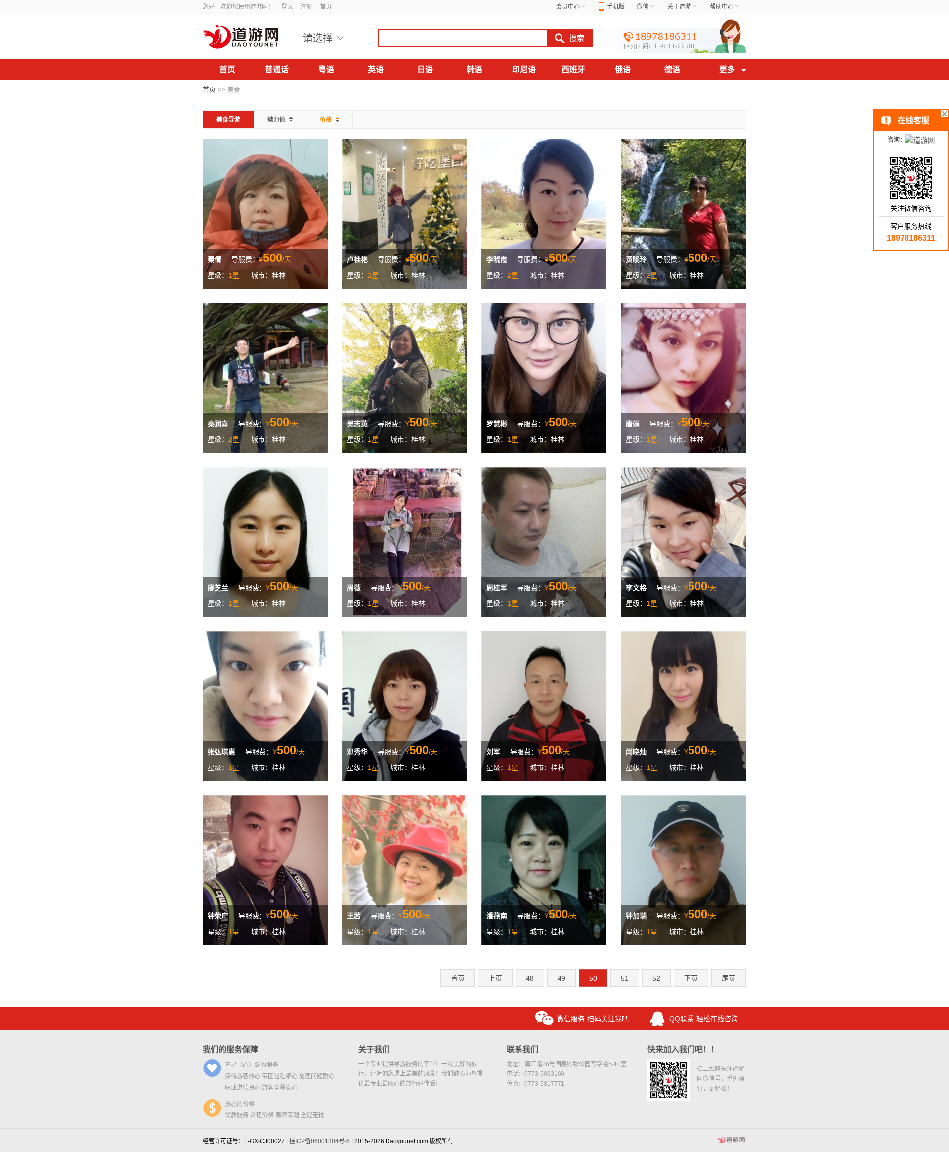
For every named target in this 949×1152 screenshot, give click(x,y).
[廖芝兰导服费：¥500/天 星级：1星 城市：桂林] (265, 541)
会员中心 (568, 6)
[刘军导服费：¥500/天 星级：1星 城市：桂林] (543, 705)
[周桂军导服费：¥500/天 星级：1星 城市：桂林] (543, 541)
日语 (425, 69)
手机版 (616, 6)
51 (625, 978)
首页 (326, 6)
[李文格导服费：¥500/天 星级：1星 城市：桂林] (683, 541)
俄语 (623, 69)
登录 (287, 6)
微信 (642, 6)
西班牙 (573, 69)
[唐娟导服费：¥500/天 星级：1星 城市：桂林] (683, 377)
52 (656, 978)
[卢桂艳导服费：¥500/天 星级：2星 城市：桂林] (404, 213)
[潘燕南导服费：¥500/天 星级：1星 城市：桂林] (543, 869)
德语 (672, 69)
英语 (376, 69)
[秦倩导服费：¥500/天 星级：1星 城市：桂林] (265, 213)
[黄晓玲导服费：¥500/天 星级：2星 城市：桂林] (683, 213)
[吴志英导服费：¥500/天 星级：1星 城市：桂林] (404, 377)
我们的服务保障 (230, 1049)
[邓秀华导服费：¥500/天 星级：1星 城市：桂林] (404, 705)
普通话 (277, 69)
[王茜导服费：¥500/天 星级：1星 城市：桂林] (404, 869)
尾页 (728, 978)
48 (530, 978)
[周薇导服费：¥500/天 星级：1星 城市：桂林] (404, 541)
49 (561, 978)
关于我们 (374, 1049)
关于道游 (679, 6)
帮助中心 (721, 6)
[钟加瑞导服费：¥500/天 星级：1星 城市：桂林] (683, 869)
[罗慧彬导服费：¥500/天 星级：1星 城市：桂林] (543, 377)
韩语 (474, 69)
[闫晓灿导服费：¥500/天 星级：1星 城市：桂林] (683, 705)
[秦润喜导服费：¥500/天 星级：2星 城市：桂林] (265, 377)
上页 (495, 978)
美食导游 (228, 119)
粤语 (326, 69)
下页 (691, 978)
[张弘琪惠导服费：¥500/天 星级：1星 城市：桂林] (265, 705)
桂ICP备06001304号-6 (319, 1141)
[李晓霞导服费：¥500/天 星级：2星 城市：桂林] (543, 213)
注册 (306, 6)
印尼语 (524, 69)
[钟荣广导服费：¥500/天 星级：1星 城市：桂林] (265, 869)
